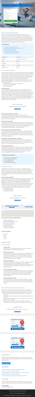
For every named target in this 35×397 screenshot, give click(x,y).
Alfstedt (5, 236)
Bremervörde (6, 233)
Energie (10, 390)
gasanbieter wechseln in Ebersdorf (10, 50)
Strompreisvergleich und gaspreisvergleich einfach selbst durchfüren (15, 372)
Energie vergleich (17, 2)
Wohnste (5, 237)
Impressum (23, 393)
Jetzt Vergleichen (17, 109)
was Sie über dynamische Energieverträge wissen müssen (13, 369)
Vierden (5, 238)
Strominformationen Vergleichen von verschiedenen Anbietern (14, 375)
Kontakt (11, 393)
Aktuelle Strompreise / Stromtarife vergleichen (11, 374)
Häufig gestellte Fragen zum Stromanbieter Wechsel (13, 48)
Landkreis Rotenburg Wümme (21, 59)
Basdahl (5, 235)
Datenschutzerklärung (17, 393)
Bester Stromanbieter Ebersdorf (10, 49)
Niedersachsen (19, 57)
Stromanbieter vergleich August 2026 (11, 46)
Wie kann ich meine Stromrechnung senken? (10, 371)
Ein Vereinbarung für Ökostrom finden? (11, 53)
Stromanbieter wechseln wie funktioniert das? (12, 51)
